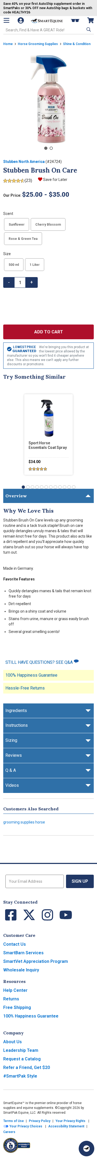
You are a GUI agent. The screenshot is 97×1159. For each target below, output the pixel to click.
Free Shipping (17, 1007)
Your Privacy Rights (70, 1121)
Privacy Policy (39, 1121)
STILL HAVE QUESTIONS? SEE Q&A (39, 662)
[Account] (21, 20)
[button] (88, 29)
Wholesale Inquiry (21, 969)
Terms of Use (13, 1121)
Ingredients (16, 710)
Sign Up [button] (80, 881)
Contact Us (14, 944)
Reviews (13, 755)
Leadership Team (20, 1050)
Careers (9, 1132)
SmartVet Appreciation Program (35, 961)
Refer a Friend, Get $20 (26, 1067)
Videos (12, 785)
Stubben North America (24, 161)
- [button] (9, 282)
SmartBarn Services (23, 952)
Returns (11, 998)
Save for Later (55, 179)
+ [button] (31, 282)
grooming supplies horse (24, 822)
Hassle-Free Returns (25, 688)
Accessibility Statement (66, 1126)
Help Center (15, 990)
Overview (16, 495)
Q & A (10, 770)
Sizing (11, 740)
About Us (12, 1041)
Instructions (16, 725)
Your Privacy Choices (25, 1126)
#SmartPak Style (20, 1076)
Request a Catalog (22, 1058)
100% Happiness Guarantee (31, 675)
